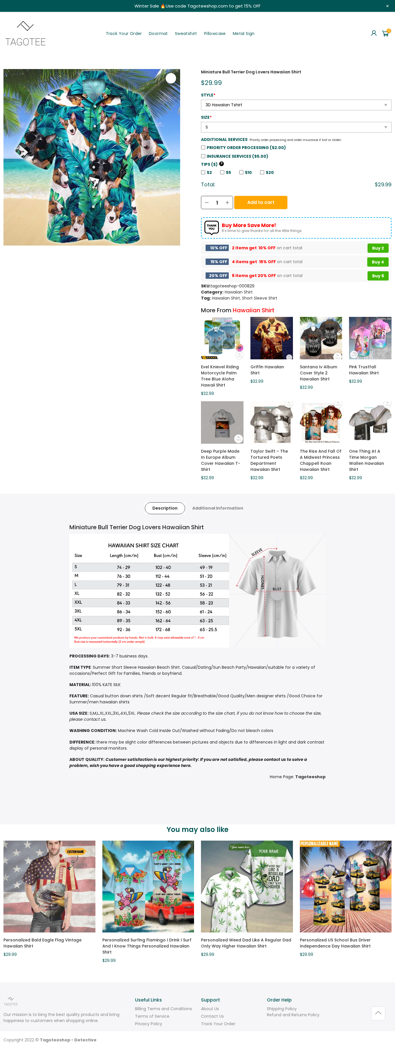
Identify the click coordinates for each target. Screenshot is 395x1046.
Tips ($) (212, 164)
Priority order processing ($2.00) (246, 148)
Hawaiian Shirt (239, 292)
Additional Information (217, 508)
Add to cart (260, 202)
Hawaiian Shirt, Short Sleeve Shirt (244, 298)
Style (208, 95)
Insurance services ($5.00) (237, 156)
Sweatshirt (186, 33)
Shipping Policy (282, 1009)
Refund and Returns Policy (293, 1015)
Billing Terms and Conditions (163, 1009)
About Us (210, 1009)
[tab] (165, 508)
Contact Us (212, 1016)
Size (206, 117)
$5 (228, 172)
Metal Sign (244, 33)
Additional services (224, 139)
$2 (209, 172)
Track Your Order (124, 33)
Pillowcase (215, 33)
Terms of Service (152, 1016)
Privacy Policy (148, 1024)
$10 (248, 172)
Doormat (158, 33)
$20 (270, 172)
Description (165, 508)
